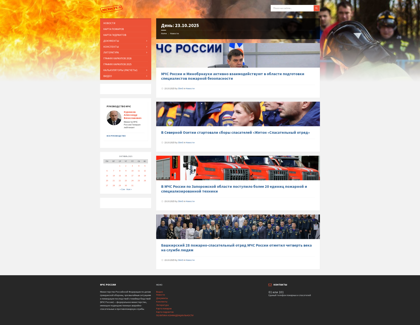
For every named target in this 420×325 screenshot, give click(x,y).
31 (132, 185)
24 (132, 180)
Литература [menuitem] (111, 52)
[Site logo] (111, 12)
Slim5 (180, 88)
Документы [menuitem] (111, 40)
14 (114, 175)
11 (139, 170)
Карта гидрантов (165, 311)
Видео (159, 291)
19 (145, 175)
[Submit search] (316, 8)
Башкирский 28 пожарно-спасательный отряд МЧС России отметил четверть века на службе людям (236, 247)
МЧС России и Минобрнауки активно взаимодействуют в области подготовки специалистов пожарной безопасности (232, 76)
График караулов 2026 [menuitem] (117, 58)
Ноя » (129, 189)
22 (120, 180)
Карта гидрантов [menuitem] (114, 35)
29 (120, 185)
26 (145, 180)
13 (107, 175)
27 (107, 185)
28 (114, 185)
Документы (162, 298)
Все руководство (116, 136)
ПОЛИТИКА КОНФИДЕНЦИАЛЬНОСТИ (174, 315)
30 (126, 185)
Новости (174, 33)
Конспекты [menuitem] (111, 46)
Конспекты (161, 301)
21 (114, 180)
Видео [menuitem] (107, 76)
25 (139, 180)
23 (126, 180)
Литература (162, 305)
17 (132, 175)
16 (126, 175)
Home (164, 33)
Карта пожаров (164, 308)
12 (145, 170)
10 (132, 170)
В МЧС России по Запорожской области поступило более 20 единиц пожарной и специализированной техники (234, 189)
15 (120, 175)
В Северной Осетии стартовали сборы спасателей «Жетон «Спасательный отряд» (235, 132)
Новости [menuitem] (109, 23)
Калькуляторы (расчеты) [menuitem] (120, 70)
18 (139, 175)
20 (107, 180)
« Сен (122, 189)
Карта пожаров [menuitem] (113, 29)
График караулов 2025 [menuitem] (117, 64)
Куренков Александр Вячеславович (132, 115)
